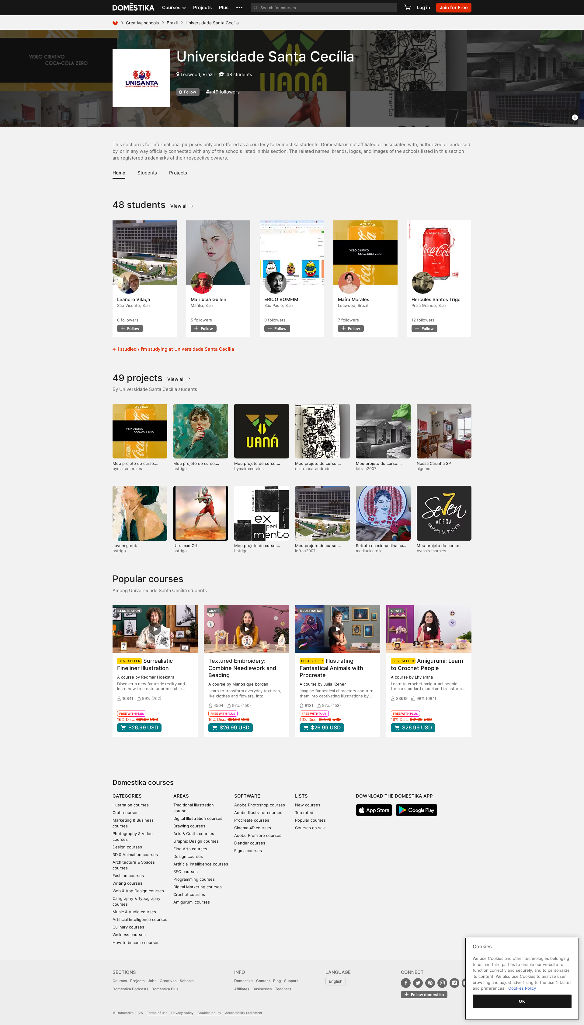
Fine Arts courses (190, 848)
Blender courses (249, 843)
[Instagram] (442, 983)
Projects (202, 7)
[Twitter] (418, 983)
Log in (423, 7)
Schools (186, 980)
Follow (189, 92)
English (335, 981)
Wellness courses (129, 934)
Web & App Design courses (138, 890)
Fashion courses (128, 875)
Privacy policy (182, 1013)
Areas (181, 796)
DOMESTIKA (134, 7)
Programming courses (194, 879)
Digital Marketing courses (197, 886)
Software (247, 796)
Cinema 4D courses (252, 827)
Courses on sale (310, 827)
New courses (307, 804)
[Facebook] (406, 983)
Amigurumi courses (191, 902)
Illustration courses (131, 804)
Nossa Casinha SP (434, 463)
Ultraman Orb (186, 545)
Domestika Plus (164, 989)
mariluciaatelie (369, 550)
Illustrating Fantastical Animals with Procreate (331, 668)
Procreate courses (251, 820)
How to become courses (136, 942)
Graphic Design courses (196, 841)
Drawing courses (189, 825)
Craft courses (125, 812)
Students (147, 173)
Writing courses (127, 883)
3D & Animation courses (135, 854)
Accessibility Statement (243, 1013)
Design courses (127, 846)
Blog (277, 980)
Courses (120, 980)
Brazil (172, 22)
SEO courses (185, 871)
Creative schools (142, 22)
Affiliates (241, 989)
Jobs (152, 980)
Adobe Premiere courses (257, 835)
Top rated (304, 812)
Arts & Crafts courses (193, 833)
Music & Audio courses (134, 911)
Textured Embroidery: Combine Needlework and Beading (242, 668)
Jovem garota (125, 545)
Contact (263, 980)
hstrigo (180, 468)
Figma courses (248, 850)
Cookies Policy (522, 988)
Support (291, 980)
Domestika (243, 980)
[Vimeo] (454, 983)
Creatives (168, 980)
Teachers (283, 989)
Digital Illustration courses (197, 818)
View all (179, 206)
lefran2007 (366, 468)
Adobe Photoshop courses (259, 804)
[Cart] (407, 7)
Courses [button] (172, 7)
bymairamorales (127, 468)
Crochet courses (189, 894)
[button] (239, 7)
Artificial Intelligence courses (140, 919)
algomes (425, 468)
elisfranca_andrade (313, 468)
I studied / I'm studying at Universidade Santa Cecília (175, 349)
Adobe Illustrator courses (258, 812)
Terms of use (157, 1013)
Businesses (262, 989)
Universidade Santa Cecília (265, 56)
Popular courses (310, 820)
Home (119, 173)
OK (522, 1001)
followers (127, 320)
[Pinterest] (430, 983)
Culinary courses (128, 927)
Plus (223, 7)
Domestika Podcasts (130, 989)
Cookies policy (209, 1013)
